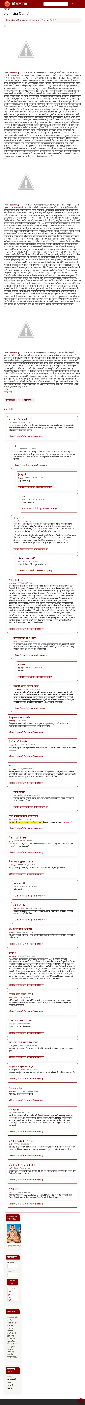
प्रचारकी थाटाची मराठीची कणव (26, 686)
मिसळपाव (19, 4)
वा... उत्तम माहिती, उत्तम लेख (20, 929)
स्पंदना (13, 20)
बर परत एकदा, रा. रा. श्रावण (25, 638)
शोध (71, 3)
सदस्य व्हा (40, 436)
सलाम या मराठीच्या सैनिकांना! (21, 1021)
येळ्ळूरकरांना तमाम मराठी (19, 718)
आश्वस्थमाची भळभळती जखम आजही (23, 816)
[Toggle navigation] (79, 4)
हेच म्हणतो (22, 475)
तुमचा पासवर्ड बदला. (10, 1297)
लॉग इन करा (27, 436)
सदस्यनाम (10, 1262)
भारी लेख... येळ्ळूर (16, 1088)
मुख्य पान (7, 9)
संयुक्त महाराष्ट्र (19, 792)
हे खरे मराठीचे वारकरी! (18, 419)
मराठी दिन (8, 392)
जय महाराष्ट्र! (14, 1109)
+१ (15, 446)
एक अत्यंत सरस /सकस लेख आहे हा (23, 1042)
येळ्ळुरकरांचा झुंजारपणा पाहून (21, 862)
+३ (23, 496)
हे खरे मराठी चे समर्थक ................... (22, 741)
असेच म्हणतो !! (19, 883)
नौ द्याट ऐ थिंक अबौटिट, (27, 558)
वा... (10, 766)
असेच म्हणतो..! (19, 905)
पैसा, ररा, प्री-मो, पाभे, (17, 838)
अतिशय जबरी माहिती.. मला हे (21, 994)
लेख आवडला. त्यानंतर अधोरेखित (22, 1165)
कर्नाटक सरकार (20, 518)
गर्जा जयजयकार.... (16, 580)
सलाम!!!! (21, 664)
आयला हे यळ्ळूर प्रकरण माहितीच (22, 1141)
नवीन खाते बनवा (11, 1290)
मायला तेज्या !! (14, 1189)
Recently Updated (17, 72)
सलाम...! (12, 953)
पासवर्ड (9, 1271)
